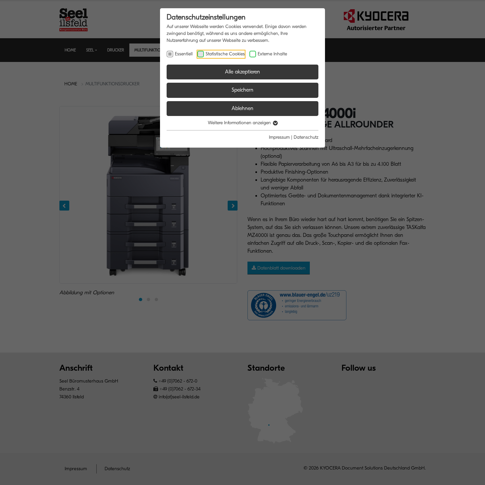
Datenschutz (306, 137)
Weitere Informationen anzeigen (240, 123)
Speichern (242, 90)
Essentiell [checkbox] (184, 54)
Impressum (279, 137)
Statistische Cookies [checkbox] (225, 54)
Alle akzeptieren (242, 72)
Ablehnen (242, 108)
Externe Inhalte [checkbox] (272, 54)
